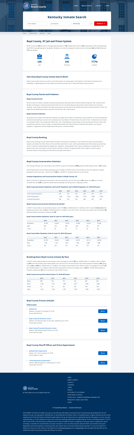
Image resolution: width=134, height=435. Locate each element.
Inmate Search (87, 6)
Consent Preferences (75, 407)
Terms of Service (65, 428)
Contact (98, 6)
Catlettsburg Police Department (39, 360)
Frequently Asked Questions (77, 400)
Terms (69, 387)
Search (100, 23)
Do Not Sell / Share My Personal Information (83, 397)
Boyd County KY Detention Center (40, 318)
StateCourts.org (34, 5)
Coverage (70, 385)
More (103, 311)
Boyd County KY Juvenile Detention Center (43, 328)
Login (107, 6)
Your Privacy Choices (74, 395)
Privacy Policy (80, 428)
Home (76, 6)
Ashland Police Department (38, 351)
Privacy (70, 390)
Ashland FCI (33, 309)
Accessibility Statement (76, 392)
